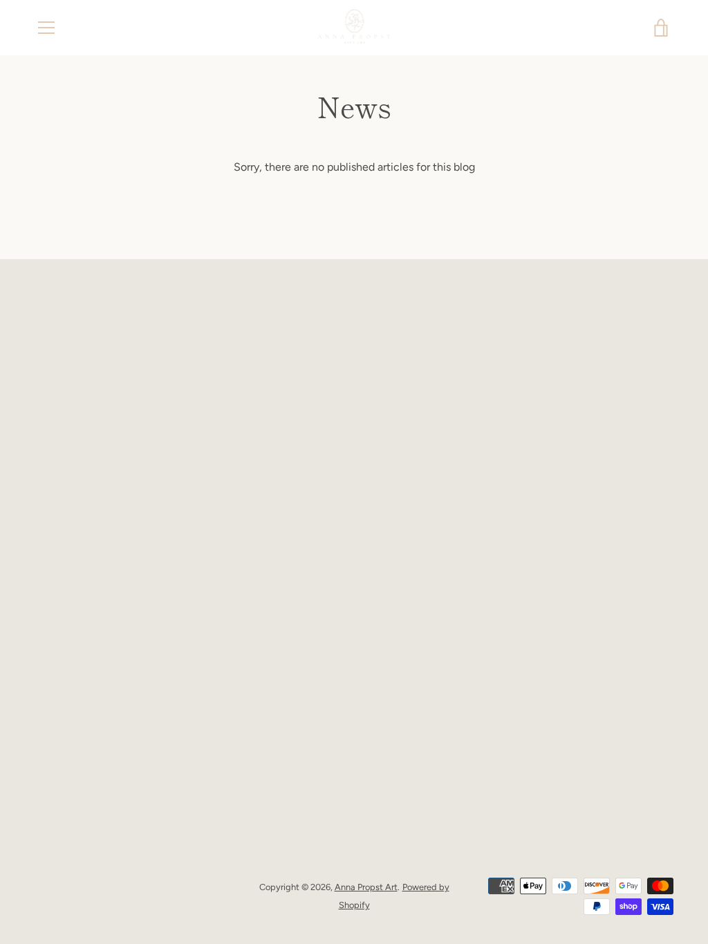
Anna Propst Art (366, 887)
